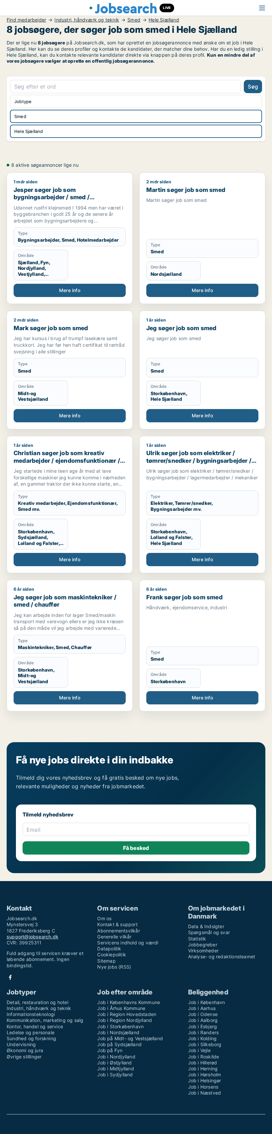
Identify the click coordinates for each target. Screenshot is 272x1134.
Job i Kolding (202, 1038)
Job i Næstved (204, 1093)
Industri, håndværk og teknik (86, 20)
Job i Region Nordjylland (124, 1020)
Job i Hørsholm (204, 1074)
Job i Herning (203, 1068)
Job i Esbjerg (202, 1026)
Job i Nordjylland (116, 1056)
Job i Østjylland (114, 1062)
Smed (133, 20)
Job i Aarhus (202, 1008)
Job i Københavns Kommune (128, 1002)
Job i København (206, 1002)
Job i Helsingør (204, 1080)
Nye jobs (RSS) (114, 967)
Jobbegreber (202, 944)
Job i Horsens (203, 1087)
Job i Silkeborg (205, 1044)
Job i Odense (203, 1014)
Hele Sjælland (164, 20)
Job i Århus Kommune (121, 1008)
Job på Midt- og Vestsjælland (130, 1038)
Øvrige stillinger (24, 1056)
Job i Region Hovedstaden (126, 1014)
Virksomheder (203, 950)
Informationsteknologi (31, 1014)
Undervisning (21, 1044)
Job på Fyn (109, 1050)
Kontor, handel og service (35, 1026)
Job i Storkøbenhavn (120, 1026)
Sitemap (106, 961)
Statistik (197, 938)
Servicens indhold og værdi (127, 942)
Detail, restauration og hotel (37, 1002)
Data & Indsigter (206, 926)
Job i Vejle (199, 1050)
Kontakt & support (117, 924)
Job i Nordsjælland (118, 1032)
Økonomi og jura (25, 1050)
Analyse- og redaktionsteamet (221, 956)
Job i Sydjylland (115, 1074)
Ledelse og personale (30, 1032)
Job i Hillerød (202, 1062)
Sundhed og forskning (31, 1038)
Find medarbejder (26, 20)
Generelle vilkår (114, 936)
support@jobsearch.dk (32, 936)
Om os (104, 918)
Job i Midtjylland (115, 1068)
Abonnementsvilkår (118, 930)
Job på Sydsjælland (119, 1044)
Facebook (10, 977)
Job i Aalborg (203, 1020)
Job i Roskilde (203, 1056)
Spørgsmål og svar (209, 932)
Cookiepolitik (111, 954)
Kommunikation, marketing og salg (45, 1020)
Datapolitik (109, 948)
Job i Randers (203, 1032)
